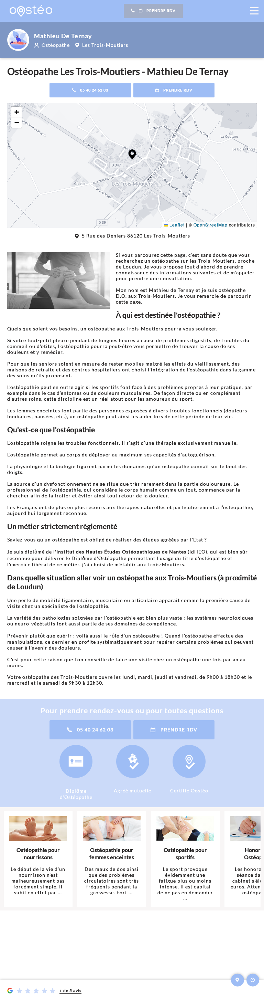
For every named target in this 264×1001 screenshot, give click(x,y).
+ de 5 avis (70, 990)
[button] (132, 154)
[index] (31, 11)
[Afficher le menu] (254, 11)
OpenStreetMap (211, 225)
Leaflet (176, 225)
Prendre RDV (161, 11)
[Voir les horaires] (253, 980)
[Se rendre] (237, 980)
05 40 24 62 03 (94, 90)
